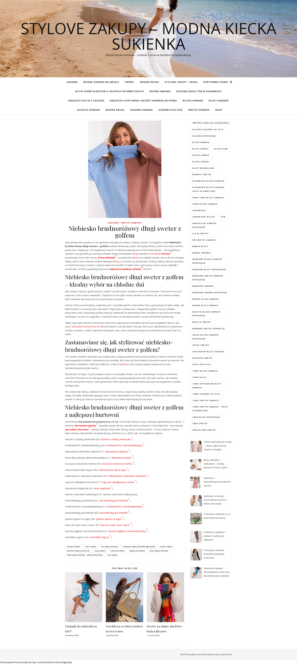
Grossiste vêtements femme (116, 463)
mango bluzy (200, 246)
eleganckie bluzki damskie (208, 181)
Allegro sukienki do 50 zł (208, 129)
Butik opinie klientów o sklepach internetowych (109, 91)
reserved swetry (117, 550)
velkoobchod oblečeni (116, 451)
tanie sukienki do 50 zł (206, 394)
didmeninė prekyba (121, 457)
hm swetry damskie (109, 546)
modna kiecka (149, 81)
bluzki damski (200, 161)
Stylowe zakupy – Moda (181, 81)
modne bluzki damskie (205, 299)
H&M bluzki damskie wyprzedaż (204, 225)
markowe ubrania (202, 286)
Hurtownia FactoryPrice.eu (85, 326)
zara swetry (112, 555)
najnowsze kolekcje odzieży (125, 268)
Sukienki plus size (170, 109)
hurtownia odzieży (85, 425)
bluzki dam (221, 149)
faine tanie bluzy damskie (208, 197)
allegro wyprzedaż (204, 136)
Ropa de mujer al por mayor (115, 524)
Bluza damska (200, 142)
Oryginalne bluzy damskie (208, 351)
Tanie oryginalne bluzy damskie (206, 386)
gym (223, 217)
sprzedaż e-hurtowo (77, 429)
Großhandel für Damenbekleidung (124, 506)
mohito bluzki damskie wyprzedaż (206, 314)
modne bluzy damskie (205, 305)
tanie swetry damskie (159, 550)
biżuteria (124, 364)
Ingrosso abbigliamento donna (118, 482)
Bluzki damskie (193, 100)
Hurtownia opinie (215, 81)
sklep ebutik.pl (201, 364)
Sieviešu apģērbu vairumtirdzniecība (127, 531)
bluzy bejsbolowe (203, 168)
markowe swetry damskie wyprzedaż (139, 546)
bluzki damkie (200, 155)
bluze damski (200, 149)
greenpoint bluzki (203, 217)
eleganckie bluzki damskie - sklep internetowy (209, 189)
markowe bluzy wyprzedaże (209, 269)
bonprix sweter (73, 546)
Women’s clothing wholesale (116, 439)
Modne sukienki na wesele (101, 81)
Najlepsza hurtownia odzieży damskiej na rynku (143, 100)
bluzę (116, 261)
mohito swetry (166, 546)
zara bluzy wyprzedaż (206, 417)
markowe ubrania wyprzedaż (209, 292)
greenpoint (199, 210)
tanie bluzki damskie (205, 371)
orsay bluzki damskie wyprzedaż (205, 337)
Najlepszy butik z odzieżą (86, 100)
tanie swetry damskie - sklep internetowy (84, 555)
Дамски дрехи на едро (108, 518)
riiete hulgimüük (102, 488)
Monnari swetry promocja (78, 550)
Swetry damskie (199, 109)
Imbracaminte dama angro (113, 469)
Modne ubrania (160, 91)
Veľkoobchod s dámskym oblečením (127, 475)
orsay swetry (99, 550)
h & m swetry (90, 546)
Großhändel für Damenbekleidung (124, 445)
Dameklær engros (99, 537)
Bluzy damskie (219, 100)
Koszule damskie (88, 109)
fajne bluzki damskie (205, 204)
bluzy (135, 257)
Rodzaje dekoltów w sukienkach (199, 91)
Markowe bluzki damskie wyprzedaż (207, 261)
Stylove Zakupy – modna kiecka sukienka (148, 35)
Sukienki (72, 81)
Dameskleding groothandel (113, 500)
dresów (165, 253)
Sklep (218, 109)
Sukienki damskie (141, 109)
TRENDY (129, 81)
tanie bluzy (199, 377)
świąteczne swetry (137, 550)
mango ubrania (201, 253)
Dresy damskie (106, 257)
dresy (135, 253)
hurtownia (155, 253)
